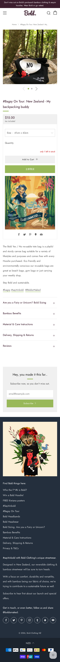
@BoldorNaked (33, 290)
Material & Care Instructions (17, 537)
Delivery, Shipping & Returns (18, 543)
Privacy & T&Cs (11, 548)
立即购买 (30, 169)
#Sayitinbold (9, 506)
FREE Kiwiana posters (14, 500)
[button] (28, 88)
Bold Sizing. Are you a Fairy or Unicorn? (24, 527)
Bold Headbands (11, 516)
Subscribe (28, 403)
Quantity (9, 143)
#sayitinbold (17, 290)
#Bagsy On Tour (11, 511)
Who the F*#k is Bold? (15, 490)
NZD (28, 643)
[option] (30, 57)
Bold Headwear (11, 522)
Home (14, 24)
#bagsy (6, 290)
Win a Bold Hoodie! (13, 495)
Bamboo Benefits (11, 532)
